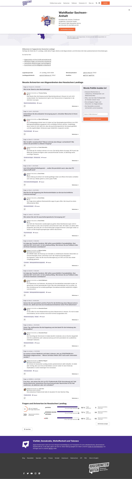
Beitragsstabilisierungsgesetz (37, 262)
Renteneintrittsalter (28, 206)
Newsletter (30, 458)
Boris (87, 72)
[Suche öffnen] (96, 3)
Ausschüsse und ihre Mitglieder (37, 65)
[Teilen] (25, 106)
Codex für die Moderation (95, 446)
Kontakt (57, 458)
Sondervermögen (28, 157)
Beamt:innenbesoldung (30, 103)
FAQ (85, 458)
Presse (50, 458)
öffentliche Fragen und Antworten (37, 61)
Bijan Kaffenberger (43, 119)
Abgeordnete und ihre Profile (37, 59)
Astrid (45, 75)
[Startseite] (27, 3)
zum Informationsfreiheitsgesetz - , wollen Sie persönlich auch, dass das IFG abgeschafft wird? (49, 169)
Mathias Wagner (43, 360)
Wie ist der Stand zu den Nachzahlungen (37, 89)
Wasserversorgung (29, 316)
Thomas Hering (43, 93)
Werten (51, 448)
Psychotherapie (28, 131)
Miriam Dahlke (42, 250)
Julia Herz (41, 388)
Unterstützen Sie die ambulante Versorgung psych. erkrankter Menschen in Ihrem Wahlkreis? (50, 114)
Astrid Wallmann (43, 280)
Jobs (44, 458)
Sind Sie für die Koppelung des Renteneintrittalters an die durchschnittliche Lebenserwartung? (48, 193)
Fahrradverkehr (28, 370)
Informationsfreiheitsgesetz (31, 181)
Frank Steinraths (43, 147)
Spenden (38, 458)
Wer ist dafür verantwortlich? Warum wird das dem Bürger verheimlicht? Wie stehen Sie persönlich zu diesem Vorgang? (49, 142)
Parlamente (82, 3)
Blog (23, 458)
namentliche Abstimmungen (37, 63)
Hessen (40, 103)
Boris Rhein (41, 173)
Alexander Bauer (43, 308)
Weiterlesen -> (75, 106)
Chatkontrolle (27, 395)
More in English (93, 458)
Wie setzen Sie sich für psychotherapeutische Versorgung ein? (44, 217)
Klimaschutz (37, 157)
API (81, 458)
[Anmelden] (99, 3)
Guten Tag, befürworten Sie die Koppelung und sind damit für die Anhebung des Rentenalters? (50, 328)
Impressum (65, 458)
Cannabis (26, 262)
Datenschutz (74, 458)
